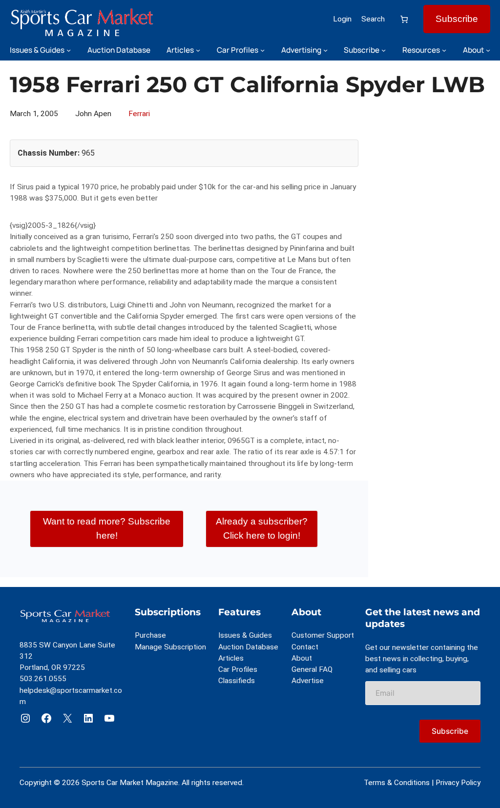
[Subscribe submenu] (383, 50)
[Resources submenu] (444, 50)
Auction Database (248, 647)
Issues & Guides (245, 635)
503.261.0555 (43, 678)
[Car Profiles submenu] (262, 50)
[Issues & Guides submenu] (68, 50)
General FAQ (312, 669)
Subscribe (457, 19)
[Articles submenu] (198, 50)
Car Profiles (237, 669)
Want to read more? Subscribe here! (106, 528)
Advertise (308, 680)
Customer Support (323, 635)
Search (373, 19)
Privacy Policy (458, 782)
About (302, 658)
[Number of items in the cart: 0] (404, 19)
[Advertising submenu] (325, 50)
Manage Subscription (170, 647)
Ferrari (139, 113)
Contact (305, 647)
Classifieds (236, 680)
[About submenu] (488, 50)
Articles (231, 658)
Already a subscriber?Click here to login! (262, 528)
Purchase (150, 635)
